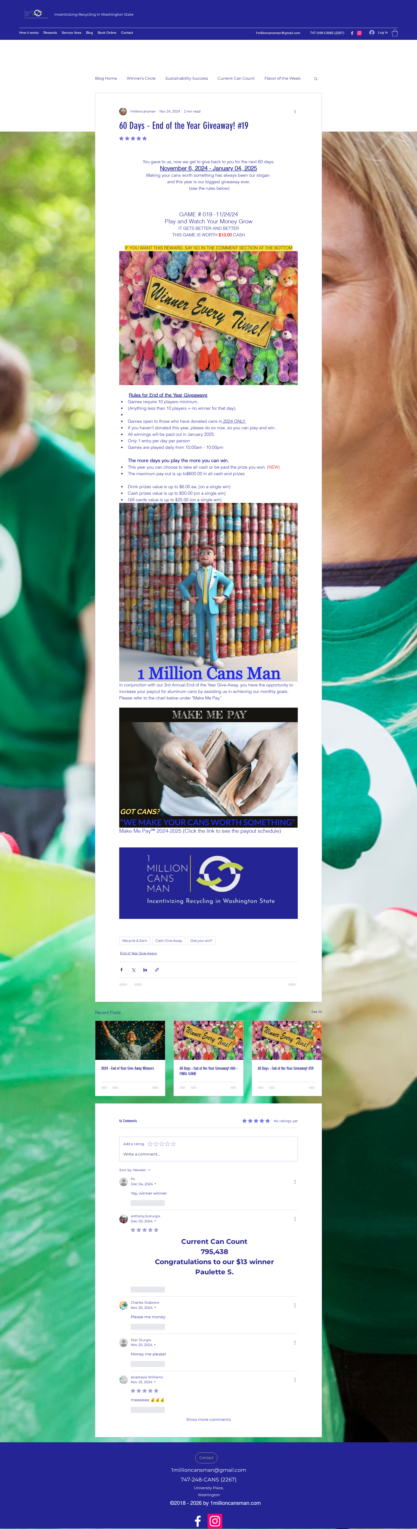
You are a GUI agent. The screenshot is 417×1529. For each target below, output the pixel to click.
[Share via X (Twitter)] (133, 969)
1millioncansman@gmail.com (278, 33)
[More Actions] (295, 1182)
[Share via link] (157, 969)
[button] (395, 32)
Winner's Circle (141, 78)
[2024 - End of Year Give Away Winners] (130, 1040)
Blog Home (106, 78)
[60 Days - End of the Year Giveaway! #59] (287, 1040)
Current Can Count (236, 78)
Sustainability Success (186, 78)
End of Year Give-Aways (138, 953)
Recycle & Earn (134, 940)
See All (316, 1011)
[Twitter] (359, 33)
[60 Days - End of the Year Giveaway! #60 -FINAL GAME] (208, 1040)
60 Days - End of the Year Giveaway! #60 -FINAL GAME (208, 1071)
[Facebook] (352, 33)
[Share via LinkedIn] (145, 969)
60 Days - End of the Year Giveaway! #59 (285, 1068)
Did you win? (201, 940)
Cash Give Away (168, 940)
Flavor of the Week (282, 78)
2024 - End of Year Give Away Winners (127, 1068)
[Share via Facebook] (121, 969)
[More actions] (295, 111)
